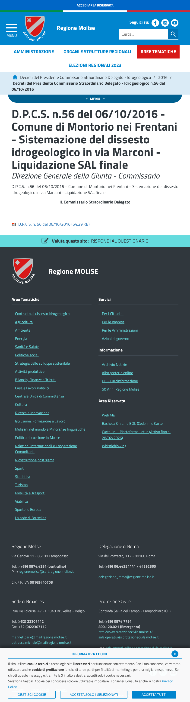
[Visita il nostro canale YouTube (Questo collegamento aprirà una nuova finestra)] (174, 23)
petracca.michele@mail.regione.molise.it (41, 642)
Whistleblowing (114, 446)
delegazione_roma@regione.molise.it (126, 576)
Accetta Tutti (154, 694)
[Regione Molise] (34, 28)
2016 (163, 77)
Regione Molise (76, 27)
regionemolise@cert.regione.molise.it (46, 571)
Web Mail (109, 415)
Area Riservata (111, 401)
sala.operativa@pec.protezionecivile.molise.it (139, 647)
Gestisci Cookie (32, 694)
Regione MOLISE (73, 271)
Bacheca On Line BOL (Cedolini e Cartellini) (135, 423)
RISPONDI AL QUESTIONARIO (120, 240)
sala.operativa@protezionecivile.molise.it (128, 637)
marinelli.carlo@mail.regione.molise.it (39, 637)
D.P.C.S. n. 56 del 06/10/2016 (54, 224)
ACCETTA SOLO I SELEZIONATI (94, 694)
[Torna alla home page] (15, 77)
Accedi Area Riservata (95, 5)
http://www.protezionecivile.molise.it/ (125, 631)
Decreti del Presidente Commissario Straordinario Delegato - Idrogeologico (85, 77)
